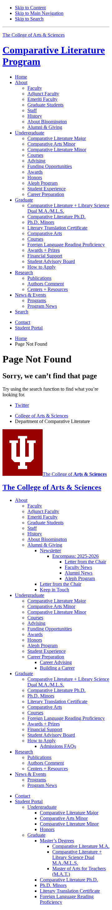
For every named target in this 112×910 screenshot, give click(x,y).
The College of (75, 474)
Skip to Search (29, 18)
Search (21, 311)
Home (21, 77)
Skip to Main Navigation (39, 13)
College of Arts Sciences (41, 415)
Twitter (22, 405)
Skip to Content (30, 7)
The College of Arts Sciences (33, 35)
